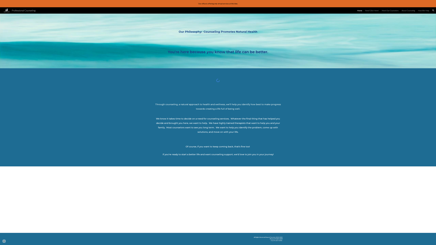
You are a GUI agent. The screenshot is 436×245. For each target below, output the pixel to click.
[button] (433, 10)
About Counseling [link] (408, 10)
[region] (218, 3)
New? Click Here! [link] (372, 10)
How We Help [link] (423, 10)
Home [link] (359, 10)
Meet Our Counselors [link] (390, 10)
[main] (218, 41)
